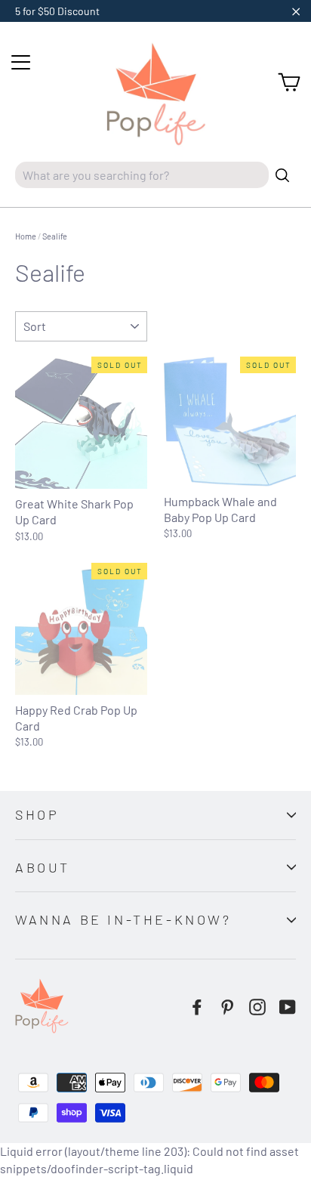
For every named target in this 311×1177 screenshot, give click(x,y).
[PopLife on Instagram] (257, 1006)
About (42, 867)
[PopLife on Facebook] (197, 1006)
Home (25, 236)
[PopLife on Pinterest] (227, 1006)
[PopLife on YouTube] (287, 1006)
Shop (37, 814)
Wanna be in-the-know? (123, 919)
